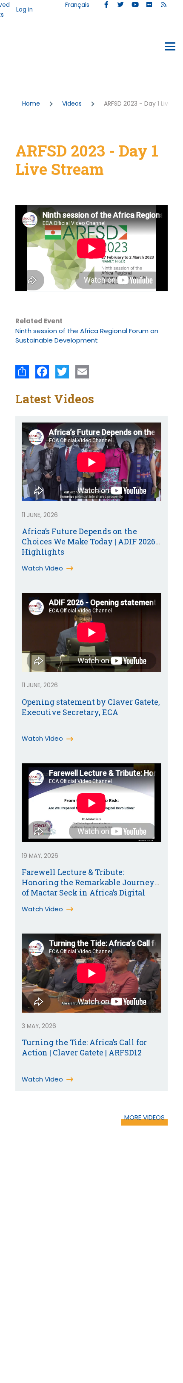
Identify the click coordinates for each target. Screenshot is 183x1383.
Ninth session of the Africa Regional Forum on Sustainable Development (86, 335)
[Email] (82, 371)
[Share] (22, 371)
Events (26, 48)
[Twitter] (62, 371)
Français (77, 5)
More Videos (144, 1117)
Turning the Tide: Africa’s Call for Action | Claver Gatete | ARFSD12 (84, 1047)
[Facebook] (42, 371)
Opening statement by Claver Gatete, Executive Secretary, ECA (91, 707)
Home (31, 103)
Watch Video (42, 568)
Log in (24, 10)
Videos (72, 103)
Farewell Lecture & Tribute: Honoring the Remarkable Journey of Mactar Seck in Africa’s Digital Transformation (88, 887)
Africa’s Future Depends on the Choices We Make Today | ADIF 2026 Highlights (88, 541)
